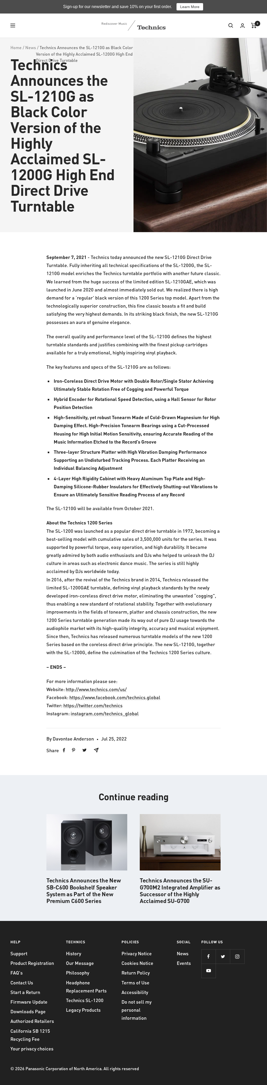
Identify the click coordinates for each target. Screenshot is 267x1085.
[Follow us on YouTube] (208, 971)
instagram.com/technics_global (105, 713)
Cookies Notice (137, 963)
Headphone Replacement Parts (86, 986)
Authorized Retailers (32, 1021)
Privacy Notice (137, 953)
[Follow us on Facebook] (208, 956)
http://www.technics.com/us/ (96, 689)
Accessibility (135, 992)
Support (18, 953)
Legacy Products (83, 1010)
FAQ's (16, 973)
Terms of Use (135, 982)
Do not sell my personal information (136, 1010)
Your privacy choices (31, 1048)
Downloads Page (28, 1011)
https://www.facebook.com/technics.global (114, 697)
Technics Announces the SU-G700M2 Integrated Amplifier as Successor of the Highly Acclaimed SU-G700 (180, 890)
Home (16, 47)
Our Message (80, 963)
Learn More (189, 7)
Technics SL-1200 (85, 1000)
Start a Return (25, 992)
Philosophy (77, 973)
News (30, 47)
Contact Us (21, 982)
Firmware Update (28, 1002)
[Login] (242, 25)
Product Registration (32, 963)
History (73, 953)
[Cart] (254, 25)
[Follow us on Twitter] (223, 956)
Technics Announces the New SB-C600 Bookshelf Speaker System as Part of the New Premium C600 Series (83, 890)
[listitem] (64, 750)
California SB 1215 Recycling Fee (30, 1035)
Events (184, 963)
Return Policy (136, 973)
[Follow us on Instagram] (237, 956)
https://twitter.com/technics (93, 705)
